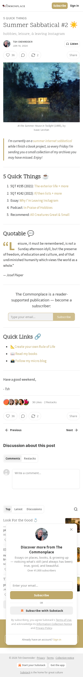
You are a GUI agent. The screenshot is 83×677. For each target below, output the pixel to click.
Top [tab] (8, 509)
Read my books (26, 353)
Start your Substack (33, 665)
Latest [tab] (18, 509)
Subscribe (59, 5)
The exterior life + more (51, 186)
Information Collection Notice (54, 624)
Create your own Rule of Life (35, 346)
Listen (74, 44)
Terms (50, 658)
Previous (15, 430)
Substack (25, 672)
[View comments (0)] (23, 55)
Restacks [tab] (30, 458)
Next (69, 430)
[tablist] (20, 458)
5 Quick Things (15, 18)
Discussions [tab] (34, 509)
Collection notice (65, 658)
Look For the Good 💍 (20, 520)
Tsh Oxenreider (22, 41)
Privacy (41, 658)
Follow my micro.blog (31, 361)
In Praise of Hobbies (38, 207)
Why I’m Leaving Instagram (39, 200)
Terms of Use (63, 620)
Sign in (74, 5)
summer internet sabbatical (52, 141)
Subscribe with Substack (44, 610)
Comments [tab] (13, 458)
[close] (71, 529)
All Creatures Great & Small (50, 214)
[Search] (76, 509)
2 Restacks (50, 402)
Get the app (58, 665)
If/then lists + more (48, 193)
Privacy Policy (44, 628)
